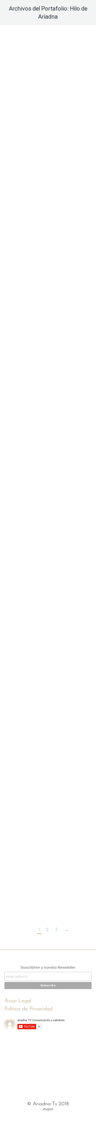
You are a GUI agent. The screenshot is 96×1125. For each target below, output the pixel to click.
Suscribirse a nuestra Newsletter (48, 967)
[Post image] (48, 84)
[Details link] (54, 54)
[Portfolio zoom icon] (42, 54)
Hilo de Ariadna (48, 77)
